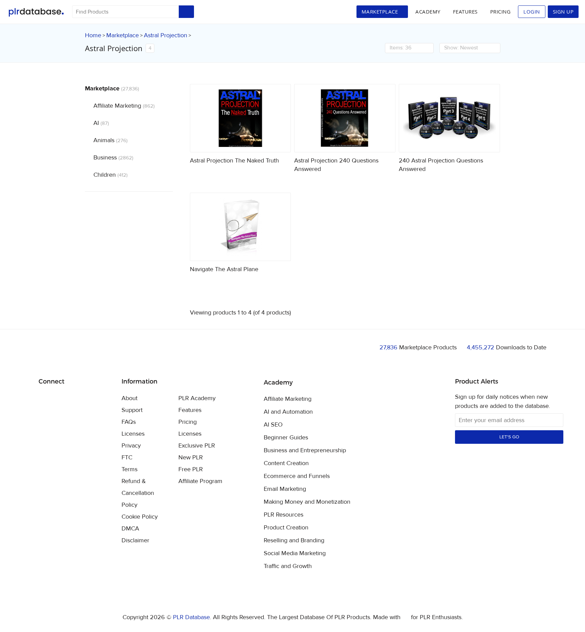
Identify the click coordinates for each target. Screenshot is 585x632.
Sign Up (563, 11)
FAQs (129, 422)
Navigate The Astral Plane (224, 269)
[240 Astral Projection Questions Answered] (449, 118)
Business (113, 157)
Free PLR (190, 469)
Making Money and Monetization (307, 502)
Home (93, 35)
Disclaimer (135, 540)
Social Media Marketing (295, 553)
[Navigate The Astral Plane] (240, 226)
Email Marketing (285, 489)
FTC (127, 457)
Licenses (133, 434)
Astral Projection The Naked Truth (234, 161)
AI (101, 123)
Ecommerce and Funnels (297, 476)
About (129, 398)
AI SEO (273, 425)
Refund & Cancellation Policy (138, 493)
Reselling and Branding (294, 540)
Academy (427, 11)
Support (132, 410)
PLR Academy (197, 398)
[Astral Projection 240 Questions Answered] (344, 118)
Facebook (45, 399)
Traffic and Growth (288, 566)
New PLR (190, 457)
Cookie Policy (140, 517)
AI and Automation (288, 412)
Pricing (500, 11)
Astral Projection (165, 35)
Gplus (76, 398)
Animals (110, 140)
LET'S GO (509, 437)
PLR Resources (283, 515)
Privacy (131, 446)
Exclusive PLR (196, 446)
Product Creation (286, 527)
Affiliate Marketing (124, 106)
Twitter (61, 399)
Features (465, 11)
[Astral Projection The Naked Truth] (240, 118)
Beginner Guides (286, 437)
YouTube (92, 398)
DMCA (130, 528)
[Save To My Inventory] (280, 141)
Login (531, 11)
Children (110, 175)
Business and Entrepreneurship (305, 450)
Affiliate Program (200, 481)
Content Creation (286, 463)
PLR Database (36, 12)
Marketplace (122, 35)
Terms (129, 469)
